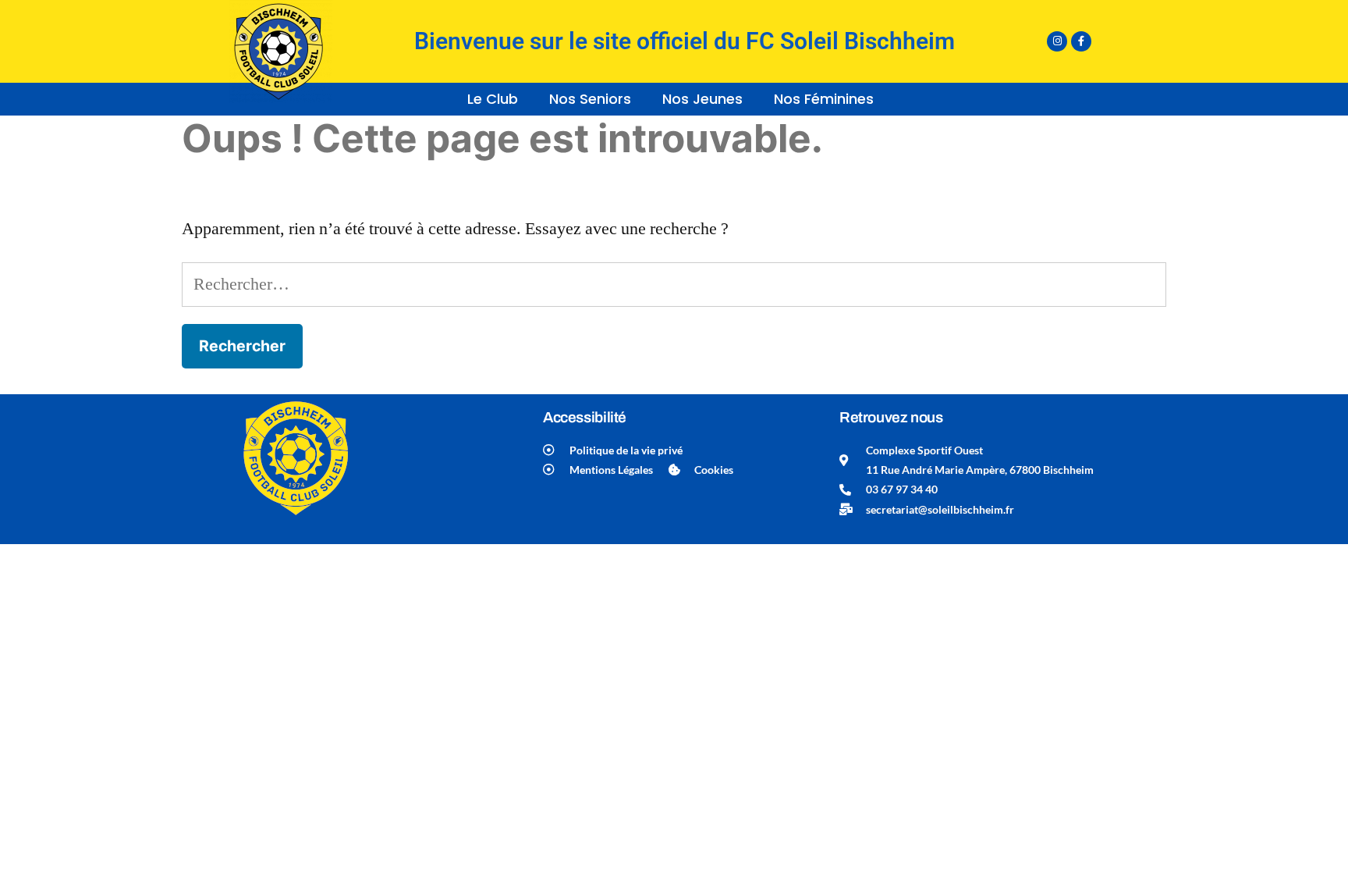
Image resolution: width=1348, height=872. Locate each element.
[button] (496, 99)
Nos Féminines (824, 99)
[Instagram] (1057, 41)
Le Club (492, 99)
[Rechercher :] (674, 284)
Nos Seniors (590, 99)
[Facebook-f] (1081, 41)
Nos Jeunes (702, 99)
